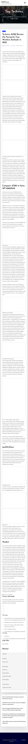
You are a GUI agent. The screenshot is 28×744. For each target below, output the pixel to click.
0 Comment (20, 45)
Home (14, 15)
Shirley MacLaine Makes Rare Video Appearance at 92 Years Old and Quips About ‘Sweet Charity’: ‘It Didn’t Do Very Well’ (13, 715)
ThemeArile (16, 741)
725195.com (5, 2)
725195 (13, 45)
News (4, 31)
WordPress (18, 740)
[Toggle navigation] (25, 2)
